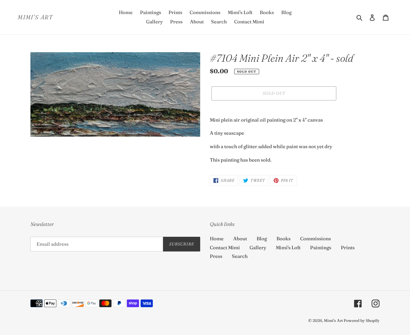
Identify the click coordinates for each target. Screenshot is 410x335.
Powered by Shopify (362, 320)
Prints (348, 247)
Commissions (315, 238)
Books (283, 238)
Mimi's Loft (288, 247)
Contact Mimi (225, 247)
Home (217, 238)
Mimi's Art (35, 17)
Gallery (258, 247)
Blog (262, 238)
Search (240, 256)
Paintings (320, 247)
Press (216, 256)
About (240, 238)
